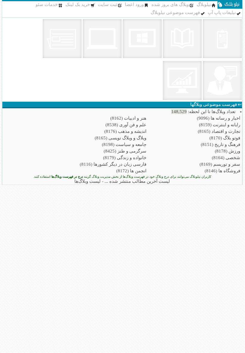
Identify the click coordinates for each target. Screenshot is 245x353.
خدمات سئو (47, 4)
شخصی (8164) (226, 157)
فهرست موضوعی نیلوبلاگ (175, 12)
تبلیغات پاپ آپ (222, 12)
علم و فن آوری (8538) (125, 124)
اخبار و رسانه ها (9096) (218, 118)
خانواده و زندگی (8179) (124, 157)
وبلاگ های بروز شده (170, 4)
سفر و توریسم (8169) (220, 164)
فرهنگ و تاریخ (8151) (220, 144)
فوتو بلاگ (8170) (224, 138)
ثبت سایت (107, 4)
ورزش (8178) (227, 151)
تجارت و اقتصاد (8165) (219, 131)
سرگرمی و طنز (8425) (125, 151)
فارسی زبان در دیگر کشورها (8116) (113, 164)
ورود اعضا (134, 4)
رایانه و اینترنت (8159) (219, 124)
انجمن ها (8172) (131, 170)
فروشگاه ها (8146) (222, 170)
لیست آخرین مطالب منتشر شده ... (137, 181)
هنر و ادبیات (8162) (128, 118)
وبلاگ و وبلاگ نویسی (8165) (120, 138)
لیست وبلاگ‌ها (87, 181)
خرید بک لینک (77, 4)
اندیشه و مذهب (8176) (125, 131)
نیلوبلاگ (204, 4)
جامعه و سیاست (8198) (124, 144)
